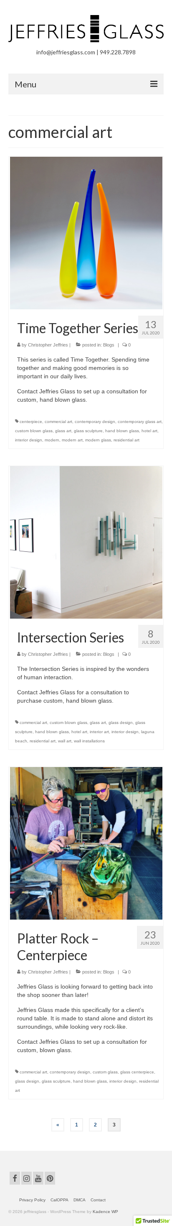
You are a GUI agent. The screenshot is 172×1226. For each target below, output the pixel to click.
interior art (99, 731)
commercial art (58, 421)
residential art (126, 440)
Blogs (108, 344)
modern (52, 440)
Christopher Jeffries (48, 344)
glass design (121, 722)
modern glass (98, 440)
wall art (64, 741)
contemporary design (95, 421)
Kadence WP (105, 1211)
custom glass (105, 1072)
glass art (63, 430)
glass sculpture (88, 430)
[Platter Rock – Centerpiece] (86, 842)
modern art (72, 440)
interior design (28, 440)
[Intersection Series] (86, 541)
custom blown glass (34, 430)
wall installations (89, 741)
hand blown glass (122, 430)
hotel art (149, 430)
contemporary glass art (140, 421)
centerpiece (31, 421)
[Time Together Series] (86, 232)
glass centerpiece (137, 1072)
